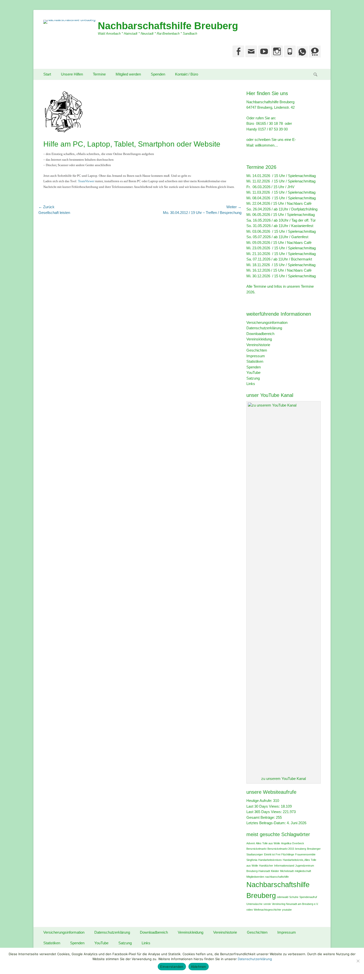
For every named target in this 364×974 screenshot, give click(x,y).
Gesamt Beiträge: (261, 817)
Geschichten (256, 350)
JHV (290, 187)
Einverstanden (171, 967)
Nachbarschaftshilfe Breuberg (168, 25)
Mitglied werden (128, 74)
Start (47, 74)
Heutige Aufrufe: (259, 800)
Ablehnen (198, 967)
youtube (287, 909)
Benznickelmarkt (256, 848)
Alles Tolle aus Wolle (268, 843)
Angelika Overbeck (292, 843)
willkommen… (266, 145)
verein (267, 903)
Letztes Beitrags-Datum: (266, 823)
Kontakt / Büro (186, 74)
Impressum (255, 356)
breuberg (300, 848)
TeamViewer (86, 181)
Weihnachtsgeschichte (267, 909)
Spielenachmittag (302, 176)
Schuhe (293, 897)
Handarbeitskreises (270, 859)
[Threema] (314, 56)
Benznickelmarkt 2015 (280, 848)
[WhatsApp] (302, 56)
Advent (250, 843)
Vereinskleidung (259, 339)
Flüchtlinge (287, 854)
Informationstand (284, 865)
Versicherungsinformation (266, 322)
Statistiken (254, 361)
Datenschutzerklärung (264, 328)
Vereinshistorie (258, 345)
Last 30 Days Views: (263, 806)
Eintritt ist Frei (272, 854)
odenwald (282, 897)
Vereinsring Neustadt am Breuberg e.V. (295, 903)
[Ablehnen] (357, 960)
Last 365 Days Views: (264, 812)
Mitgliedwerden (255, 876)
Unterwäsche (254, 903)
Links (250, 384)
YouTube (253, 372)
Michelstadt (287, 871)
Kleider (275, 871)
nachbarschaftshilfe (277, 876)
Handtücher (266, 865)
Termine (99, 74)
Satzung (253, 378)
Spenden (158, 74)
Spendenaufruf (308, 897)
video (249, 909)
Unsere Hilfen (72, 74)
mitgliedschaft (303, 871)
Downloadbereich (260, 334)
